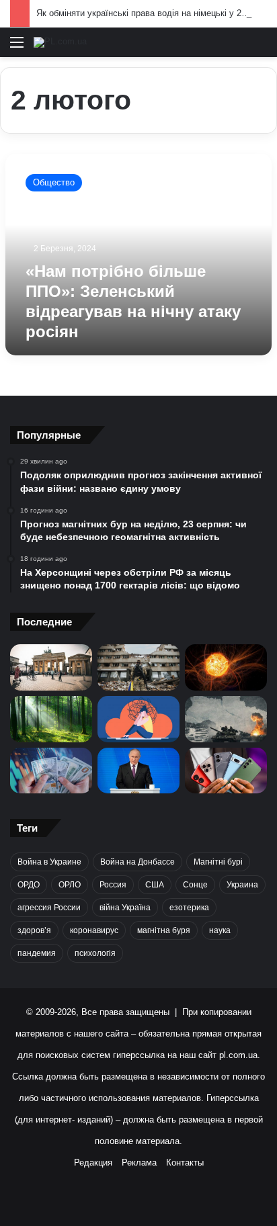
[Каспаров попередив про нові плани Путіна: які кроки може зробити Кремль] (138, 771)
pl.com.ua (238, 1055)
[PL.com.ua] (60, 42)
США (154, 884)
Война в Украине (49, 862)
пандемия (36, 953)
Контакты (185, 1162)
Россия (113, 884)
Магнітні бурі (218, 862)
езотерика (189, 907)
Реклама (139, 1162)
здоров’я (34, 930)
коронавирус (94, 930)
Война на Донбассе (137, 862)
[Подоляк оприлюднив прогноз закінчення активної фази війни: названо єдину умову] (138, 667)
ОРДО (28, 884)
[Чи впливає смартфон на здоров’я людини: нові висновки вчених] (226, 771)
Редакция (93, 1162)
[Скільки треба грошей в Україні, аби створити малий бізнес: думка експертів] (51, 771)
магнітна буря (163, 930)
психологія (95, 953)
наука (220, 930)
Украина (242, 884)
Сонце (195, 884)
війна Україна (125, 907)
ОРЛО (69, 884)
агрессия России (49, 907)
